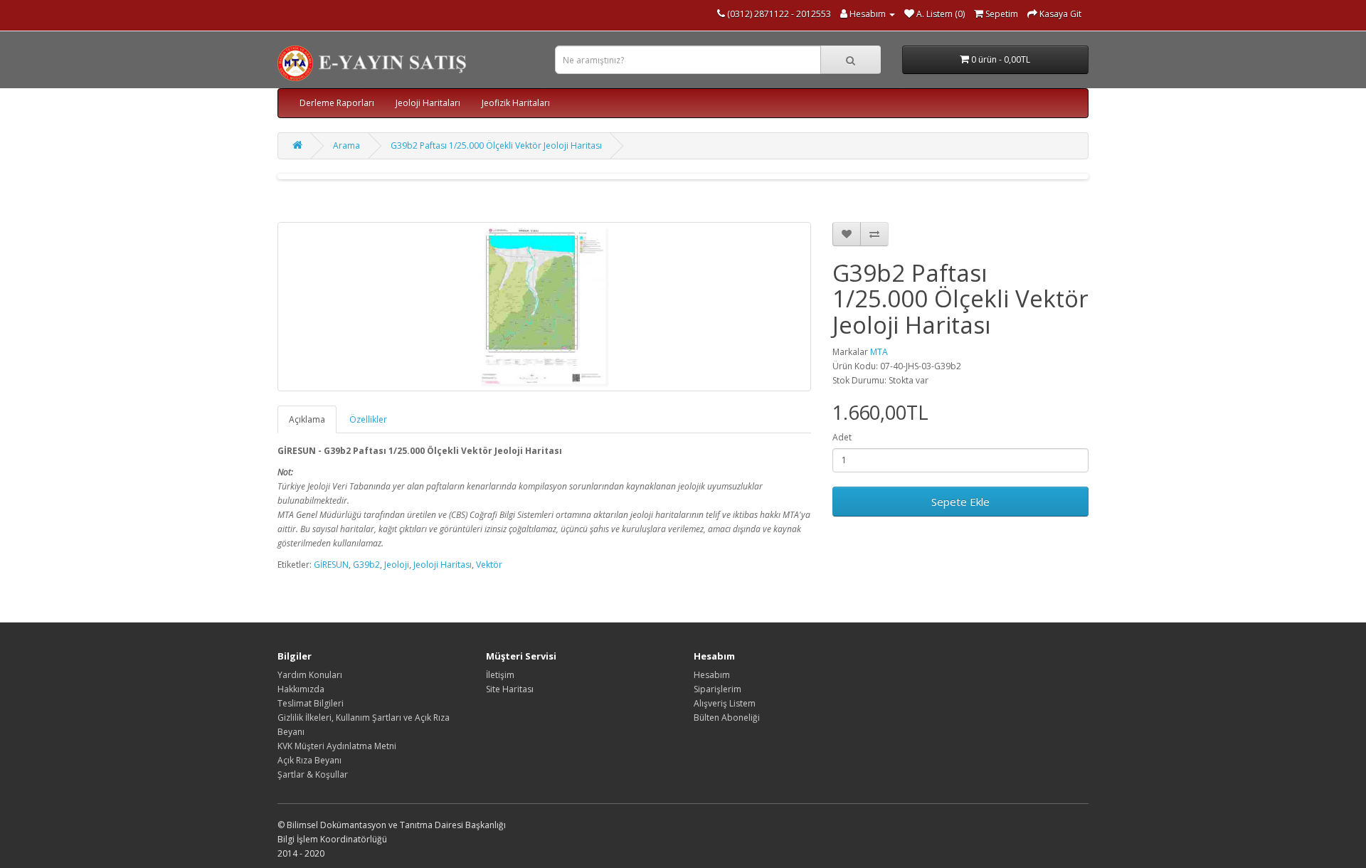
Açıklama (307, 419)
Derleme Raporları (337, 103)
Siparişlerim (717, 689)
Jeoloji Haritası (442, 565)
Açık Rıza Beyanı (309, 760)
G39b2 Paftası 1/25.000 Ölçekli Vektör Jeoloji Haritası (496, 145)
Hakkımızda (300, 689)
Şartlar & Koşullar (312, 774)
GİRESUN (331, 565)
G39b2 (366, 565)
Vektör (489, 565)
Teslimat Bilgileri (310, 703)
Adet (842, 437)
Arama (346, 145)
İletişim (500, 675)
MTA (879, 352)
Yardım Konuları (309, 675)
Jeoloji (396, 565)
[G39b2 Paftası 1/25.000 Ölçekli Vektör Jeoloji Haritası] (544, 306)
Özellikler (368, 419)
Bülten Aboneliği (727, 717)
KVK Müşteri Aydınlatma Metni (336, 746)
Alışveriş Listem (725, 703)
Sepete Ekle (960, 501)
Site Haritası (510, 689)
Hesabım (712, 675)
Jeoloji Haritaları (428, 103)
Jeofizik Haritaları (516, 103)
